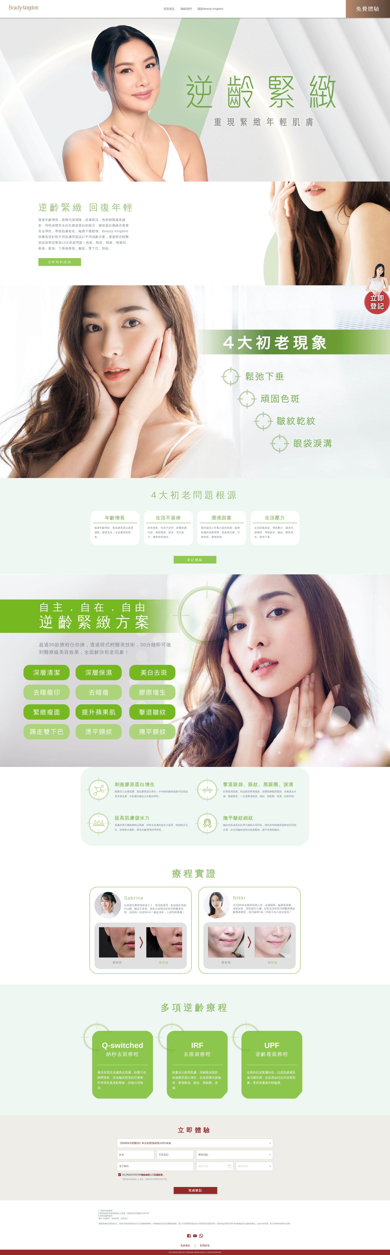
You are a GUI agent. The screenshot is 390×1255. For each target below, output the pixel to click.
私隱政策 (158, 1174)
